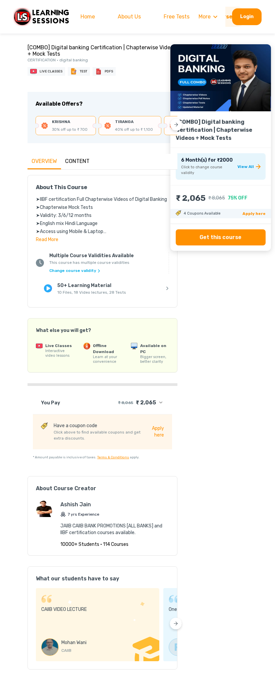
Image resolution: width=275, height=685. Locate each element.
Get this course (220, 237)
